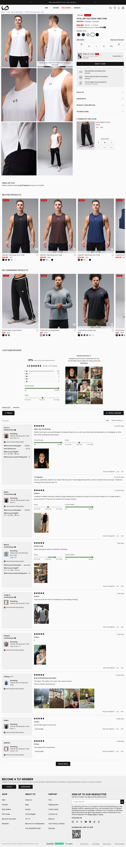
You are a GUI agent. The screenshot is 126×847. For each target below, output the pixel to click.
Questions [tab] (16, 408)
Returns (51, 819)
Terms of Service (119, 844)
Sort (107, 420)
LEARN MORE (27, 787)
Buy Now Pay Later (9, 819)
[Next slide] (95, 2)
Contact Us (52, 814)
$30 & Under (66, 8)
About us (28, 800)
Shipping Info (53, 804)
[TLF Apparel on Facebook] (77, 822)
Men (46, 8)
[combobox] (110, 8)
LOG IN (9, 787)
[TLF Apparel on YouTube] (86, 822)
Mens (3, 12)
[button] (84, 21)
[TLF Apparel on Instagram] (73, 822)
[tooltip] (90, 356)
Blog (27, 804)
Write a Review (116, 413)
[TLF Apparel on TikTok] (94, 822)
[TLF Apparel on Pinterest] (90, 822)
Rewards (5, 823)
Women (56, 8)
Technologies (30, 814)
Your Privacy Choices (56, 823)
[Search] (110, 8)
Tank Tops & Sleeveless (15, 12)
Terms (101, 814)
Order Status (53, 809)
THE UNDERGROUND (33, 828)
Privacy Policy (92, 814)
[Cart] (123, 8)
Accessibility (95, 844)
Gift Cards (6, 814)
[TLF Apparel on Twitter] (81, 822)
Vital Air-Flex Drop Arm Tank (34, 12)
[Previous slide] (30, 2)
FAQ (50, 800)
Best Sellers (6, 809)
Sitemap (51, 828)
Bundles (77, 8)
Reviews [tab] (6, 408)
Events (27, 809)
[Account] (119, 7)
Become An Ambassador (34, 823)
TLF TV (27, 819)
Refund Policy (84, 844)
